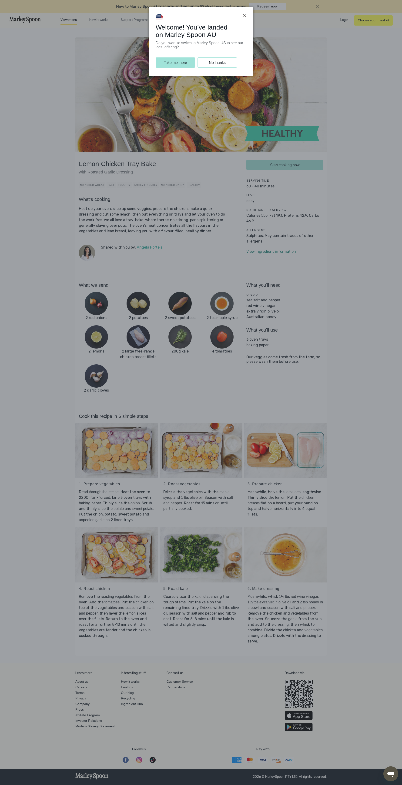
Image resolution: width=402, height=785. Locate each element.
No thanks (217, 63)
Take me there (175, 63)
